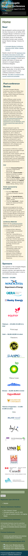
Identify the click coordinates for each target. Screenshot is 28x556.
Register (6, 503)
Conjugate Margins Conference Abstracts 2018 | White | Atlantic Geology (14, 48)
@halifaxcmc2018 (19, 548)
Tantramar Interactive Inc (14, 554)
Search (3, 495)
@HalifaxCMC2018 (18, 545)
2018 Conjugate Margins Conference (13, 4)
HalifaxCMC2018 (19, 546)
